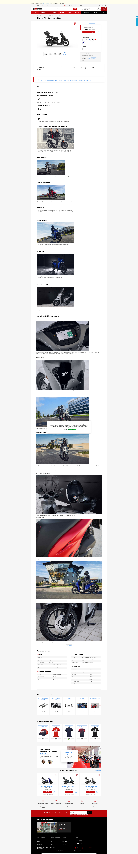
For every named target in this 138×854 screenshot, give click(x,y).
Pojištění (63, 845)
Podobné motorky (87, 80)
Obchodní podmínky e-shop (41, 845)
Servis (63, 843)
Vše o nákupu (33, 5)
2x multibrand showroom (43, 803)
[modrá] (89, 40)
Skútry (41, 15)
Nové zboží (51, 840)
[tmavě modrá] (83, 42)
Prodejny (103, 12)
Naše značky (52, 844)
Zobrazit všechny (98, 770)
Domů (38, 15)
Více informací (92, 23)
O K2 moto (39, 5)
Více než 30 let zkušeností (56, 803)
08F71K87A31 (69, 698)
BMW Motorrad (48, 3)
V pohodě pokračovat (71, 429)
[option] (57, 37)
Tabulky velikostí (52, 847)
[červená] (95, 40)
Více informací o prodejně (69, 758)
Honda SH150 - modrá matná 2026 (69, 786)
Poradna (51, 845)
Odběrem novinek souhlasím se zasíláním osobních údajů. (79, 814)
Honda (43, 3)
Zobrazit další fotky (64, 54)
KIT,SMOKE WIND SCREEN (95, 698)
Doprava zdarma (95, 803)
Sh (47, 15)
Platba (38, 843)
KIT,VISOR (82, 698)
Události (95, 12)
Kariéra (51, 843)
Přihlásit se (89, 812)
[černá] (92, 40)
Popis (42, 80)
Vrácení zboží (39, 844)
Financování (64, 844)
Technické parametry (58, 80)
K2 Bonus (82, 803)
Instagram (86, 847)
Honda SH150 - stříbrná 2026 (91, 786)
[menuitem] (35, 12)
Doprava (38, 841)
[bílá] (83, 40)
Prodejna (81, 80)
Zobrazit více (68, 645)
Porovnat (54, 792)
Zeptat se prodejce (96, 34)
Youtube (92, 847)
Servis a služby (86, 12)
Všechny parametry (68, 73)
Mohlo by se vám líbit (73, 80)
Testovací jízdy (64, 840)
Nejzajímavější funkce (49, 80)
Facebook (78, 847)
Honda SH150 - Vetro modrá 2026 (47, 786)
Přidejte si (66, 80)
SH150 (50, 15)
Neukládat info (65, 429)
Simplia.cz (81, 850)
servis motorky (93, 57)
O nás (51, 841)
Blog (43, 5)
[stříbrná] (86, 40)
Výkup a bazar (64, 841)
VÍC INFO (61, 0)
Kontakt (46, 5)
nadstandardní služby (91, 58)
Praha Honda (75, 5)
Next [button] (77, 37)
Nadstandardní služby (69, 803)
